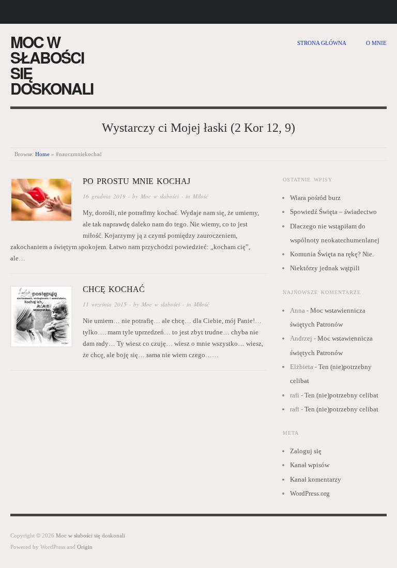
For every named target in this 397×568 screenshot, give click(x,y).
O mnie (376, 43)
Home (42, 154)
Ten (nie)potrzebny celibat (341, 395)
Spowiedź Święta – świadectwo (333, 212)
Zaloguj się (306, 451)
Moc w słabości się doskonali (51, 64)
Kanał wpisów (309, 465)
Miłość (200, 196)
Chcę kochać (114, 289)
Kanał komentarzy (315, 479)
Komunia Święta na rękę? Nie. (332, 254)
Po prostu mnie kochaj (136, 181)
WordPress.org (310, 493)
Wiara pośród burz (315, 198)
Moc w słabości (160, 196)
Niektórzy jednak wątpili (325, 268)
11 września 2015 (105, 304)
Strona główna (321, 43)
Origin (85, 547)
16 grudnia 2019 (104, 196)
